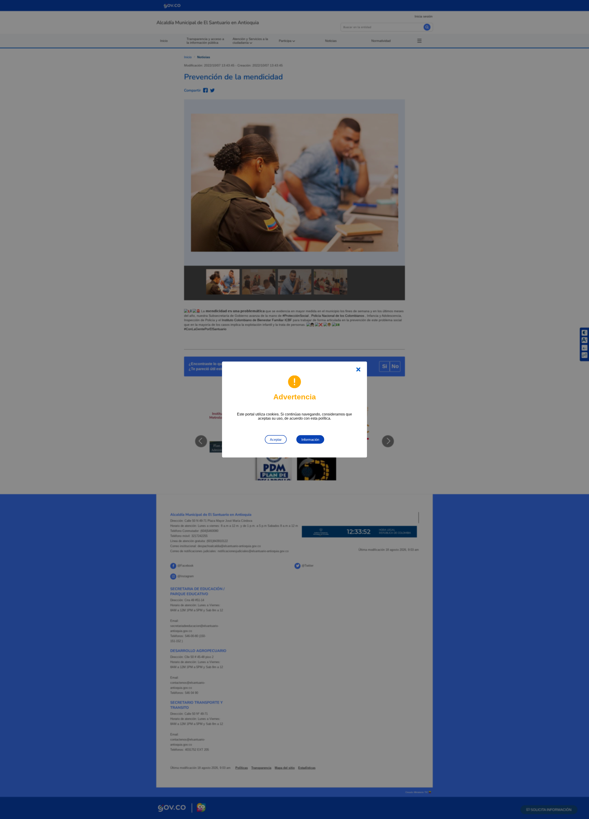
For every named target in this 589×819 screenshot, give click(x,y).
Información (310, 439)
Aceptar (276, 439)
